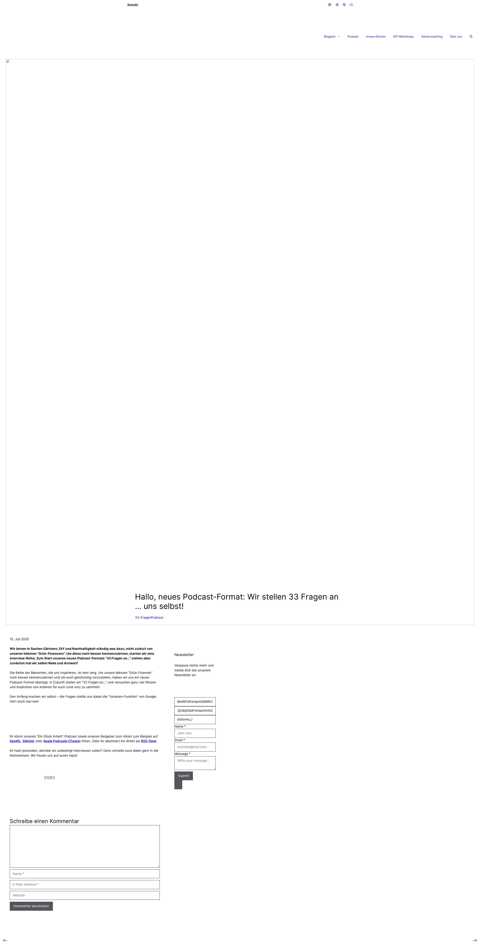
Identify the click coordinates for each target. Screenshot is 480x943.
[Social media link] (329, 4)
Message (182, 754)
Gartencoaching (431, 36)
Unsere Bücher (376, 36)
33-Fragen (143, 617)
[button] (469, 36)
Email (179, 740)
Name (180, 726)
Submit (183, 776)
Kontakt (133, 4)
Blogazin (329, 36)
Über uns (456, 36)
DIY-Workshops (403, 36)
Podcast (353, 36)
